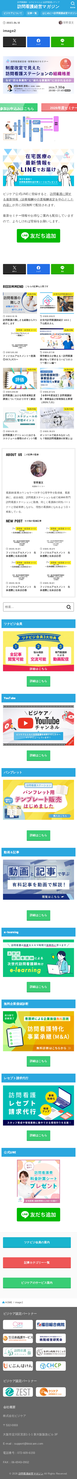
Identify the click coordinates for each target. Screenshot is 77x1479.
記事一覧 (32, 13)
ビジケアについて (13, 13)
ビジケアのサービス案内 (37, 1282)
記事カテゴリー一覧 (37, 1262)
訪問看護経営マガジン (38, 6)
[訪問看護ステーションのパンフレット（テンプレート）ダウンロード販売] (38, 800)
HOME (8, 1302)
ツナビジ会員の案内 (37, 1242)
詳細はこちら (38, 681)
